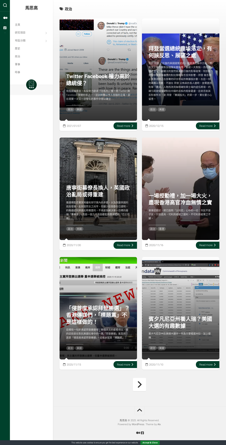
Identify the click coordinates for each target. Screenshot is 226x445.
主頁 (17, 24)
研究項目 (20, 32)
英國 (79, 228)
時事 (17, 72)
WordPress (138, 424)
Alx (159, 424)
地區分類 (20, 40)
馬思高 (31, 7)
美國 (79, 109)
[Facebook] (5, 28)
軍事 (17, 64)
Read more (124, 126)
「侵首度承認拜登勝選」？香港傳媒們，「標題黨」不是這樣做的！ (98, 315)
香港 (161, 228)
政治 (17, 56)
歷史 (17, 48)
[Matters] (5, 18)
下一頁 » (139, 384)
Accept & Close (150, 443)
